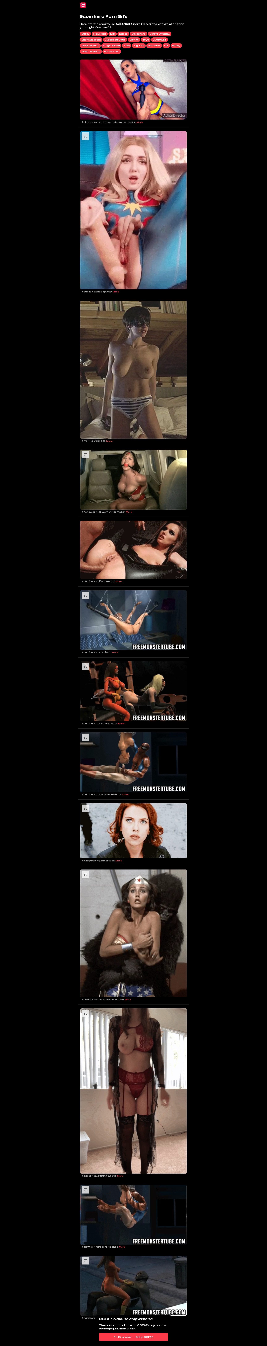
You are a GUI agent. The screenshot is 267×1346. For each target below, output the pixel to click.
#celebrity (88, 999)
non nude (99, 33)
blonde (134, 39)
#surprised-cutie (125, 122)
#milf (85, 441)
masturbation (90, 51)
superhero (138, 33)
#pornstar (118, 512)
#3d (108, 652)
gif (166, 45)
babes (123, 33)
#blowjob (87, 1247)
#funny (86, 860)
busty (85, 33)
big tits (139, 45)
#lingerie (110, 1176)
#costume (102, 999)
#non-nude (88, 512)
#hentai (101, 652)
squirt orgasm (160, 33)
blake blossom (91, 39)
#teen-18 (101, 723)
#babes (86, 291)
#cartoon (108, 860)
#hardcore (88, 581)
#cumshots (113, 794)
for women (111, 51)
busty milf (159, 39)
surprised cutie (115, 39)
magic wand (111, 45)
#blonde (97, 291)
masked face (90, 45)
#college (96, 860)
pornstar (154, 45)
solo (127, 45)
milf (112, 33)
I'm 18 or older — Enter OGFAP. (134, 1337)
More (140, 122)
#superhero (116, 999)
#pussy (107, 291)
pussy (176, 45)
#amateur (98, 1176)
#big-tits (87, 122)
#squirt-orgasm (103, 122)
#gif (91, 441)
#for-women (103, 512)
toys (146, 39)
